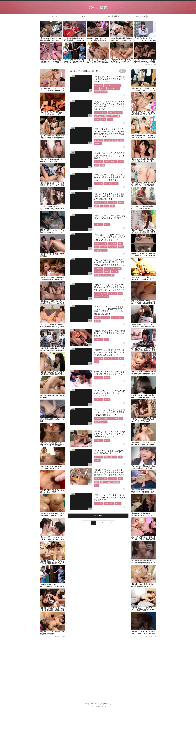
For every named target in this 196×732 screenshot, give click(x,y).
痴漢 (96, 482)
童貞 (103, 119)
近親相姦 (116, 482)
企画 (110, 112)
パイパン (105, 275)
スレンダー (111, 88)
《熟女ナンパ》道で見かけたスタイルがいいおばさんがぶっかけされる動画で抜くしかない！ (109, 352)
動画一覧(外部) (113, 16)
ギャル (104, 250)
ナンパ (110, 119)
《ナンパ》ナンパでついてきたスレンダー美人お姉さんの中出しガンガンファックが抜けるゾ (109, 177)
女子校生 (114, 272)
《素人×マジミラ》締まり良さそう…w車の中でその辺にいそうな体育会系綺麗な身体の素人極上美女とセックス (109, 132)
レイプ (107, 440)
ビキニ (97, 92)
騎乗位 (106, 116)
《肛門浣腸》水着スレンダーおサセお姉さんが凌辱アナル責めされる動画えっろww (109, 79)
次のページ (98, 515)
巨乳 (112, 206)
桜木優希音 (98, 85)
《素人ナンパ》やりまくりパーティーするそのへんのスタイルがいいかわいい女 (109, 497)
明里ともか (108, 85)
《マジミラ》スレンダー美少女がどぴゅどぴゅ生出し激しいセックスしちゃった (109, 393)
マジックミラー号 (100, 112)
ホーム (54, 16)
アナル (103, 88)
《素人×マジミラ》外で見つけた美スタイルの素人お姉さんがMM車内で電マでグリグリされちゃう (109, 287)
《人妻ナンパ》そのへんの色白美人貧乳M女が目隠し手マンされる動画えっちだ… (109, 155)
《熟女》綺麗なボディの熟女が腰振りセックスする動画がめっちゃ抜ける (109, 333)
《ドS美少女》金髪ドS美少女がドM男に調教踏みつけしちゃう (109, 452)
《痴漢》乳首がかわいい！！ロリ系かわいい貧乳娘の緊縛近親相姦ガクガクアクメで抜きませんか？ (109, 472)
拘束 (96, 206)
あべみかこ (98, 268)
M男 (120, 457)
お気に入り (141, 16)
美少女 (104, 92)
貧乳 (102, 165)
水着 (96, 88)
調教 (105, 202)
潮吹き (121, 202)
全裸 (120, 243)
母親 (102, 482)
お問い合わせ (106, 704)
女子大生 (98, 116)
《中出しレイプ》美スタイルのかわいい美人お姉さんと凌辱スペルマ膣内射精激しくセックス (109, 434)
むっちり (98, 243)
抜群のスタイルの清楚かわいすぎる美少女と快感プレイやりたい (109, 372)
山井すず (117, 85)
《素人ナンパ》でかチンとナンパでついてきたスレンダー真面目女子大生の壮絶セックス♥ (109, 412)
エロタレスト (83, 16)
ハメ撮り (98, 143)
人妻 (96, 165)
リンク (99, 704)
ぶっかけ (112, 268)
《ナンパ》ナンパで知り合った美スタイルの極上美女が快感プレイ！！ (109, 218)
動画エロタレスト (150, 65)
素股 (96, 247)
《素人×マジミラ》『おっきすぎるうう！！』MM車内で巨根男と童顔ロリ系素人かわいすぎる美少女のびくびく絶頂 (109, 310)
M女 (106, 162)
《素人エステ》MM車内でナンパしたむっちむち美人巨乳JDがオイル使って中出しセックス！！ (109, 237)
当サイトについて (91, 704)
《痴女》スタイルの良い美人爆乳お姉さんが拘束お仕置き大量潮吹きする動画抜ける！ (109, 196)
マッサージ (112, 247)
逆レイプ (113, 457)
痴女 (106, 206)
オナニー (107, 183)
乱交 (111, 503)
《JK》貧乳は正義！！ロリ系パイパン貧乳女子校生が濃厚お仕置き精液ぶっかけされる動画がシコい (109, 262)
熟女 (106, 339)
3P (101, 206)
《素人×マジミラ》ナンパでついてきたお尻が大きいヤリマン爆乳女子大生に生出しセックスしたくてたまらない (109, 105)
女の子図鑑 (102, 706)
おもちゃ (113, 162)
